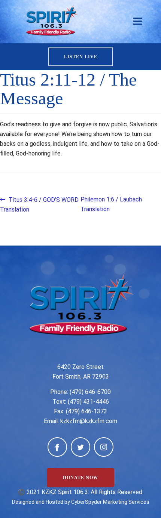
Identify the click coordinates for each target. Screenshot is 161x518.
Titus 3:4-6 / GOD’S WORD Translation (39, 204)
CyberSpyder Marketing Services (110, 502)
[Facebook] (57, 447)
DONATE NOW (80, 477)
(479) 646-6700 (90, 391)
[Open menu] (137, 21)
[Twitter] (80, 447)
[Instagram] (104, 447)
